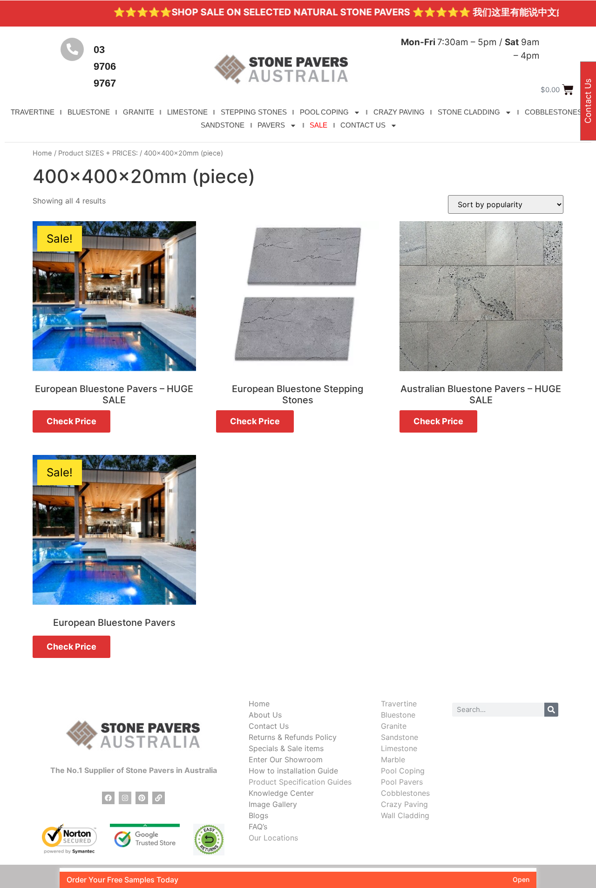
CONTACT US (363, 125)
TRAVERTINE (32, 112)
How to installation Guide (293, 770)
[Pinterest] (141, 798)
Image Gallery (273, 804)
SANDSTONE (222, 125)
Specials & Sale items (286, 748)
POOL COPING (324, 112)
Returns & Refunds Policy (293, 737)
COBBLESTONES (553, 112)
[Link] (158, 798)
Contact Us (269, 726)
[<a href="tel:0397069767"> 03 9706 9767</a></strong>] (72, 49)
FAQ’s (258, 826)
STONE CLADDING (469, 112)
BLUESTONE (89, 112)
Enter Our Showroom (286, 759)
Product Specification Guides (300, 781)
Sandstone (399, 737)
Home (42, 153)
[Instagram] (125, 798)
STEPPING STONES (254, 112)
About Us (265, 714)
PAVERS (271, 125)
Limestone (399, 748)
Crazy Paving (404, 804)
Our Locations (273, 837)
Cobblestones (405, 793)
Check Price (71, 421)
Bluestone (398, 714)
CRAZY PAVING (399, 112)
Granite (393, 726)
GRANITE (138, 112)
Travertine (399, 703)
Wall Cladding (405, 815)
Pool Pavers (402, 781)
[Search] (551, 710)
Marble (393, 759)
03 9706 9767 (105, 66)
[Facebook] (108, 798)
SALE (318, 125)
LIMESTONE (187, 112)
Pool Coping (403, 770)
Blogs (258, 815)
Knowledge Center (281, 793)
